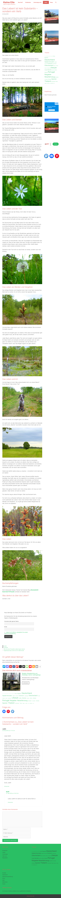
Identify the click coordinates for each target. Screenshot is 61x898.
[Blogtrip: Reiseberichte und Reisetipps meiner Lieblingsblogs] (11, 690)
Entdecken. (28, 2)
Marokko (24, 698)
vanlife (26, 703)
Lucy (20, 698)
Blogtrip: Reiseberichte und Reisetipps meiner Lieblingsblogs (31, 674)
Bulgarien (19, 693)
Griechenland (33, 695)
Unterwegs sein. (38, 2)
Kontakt (4, 873)
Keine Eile (9, 2)
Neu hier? (20, 2)
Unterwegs (5, 854)
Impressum (5, 874)
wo (33, 703)
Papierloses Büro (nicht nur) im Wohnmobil (14, 650)
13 (12, 693)
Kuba (6, 698)
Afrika (16, 693)
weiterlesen (25, 683)
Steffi (7, 791)
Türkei (21, 703)
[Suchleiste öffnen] (56, 2)
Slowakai (37, 700)
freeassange (26, 695)
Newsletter (5, 857)
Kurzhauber (9, 698)
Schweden (33, 700)
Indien (39, 695)
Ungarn (24, 703)
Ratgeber (13, 700)
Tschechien (17, 703)
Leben (5, 646)
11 (50, 56)
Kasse (3, 883)
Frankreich (21, 695)
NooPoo (28, 698)
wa (28, 703)
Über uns (4, 856)
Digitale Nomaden (7, 695)
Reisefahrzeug (22, 700)
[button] (4, 666)
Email (5, 626)
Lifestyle (6, 647)
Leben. (46, 2)
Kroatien (3, 698)
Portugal (5, 700)
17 (13, 693)
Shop (51, 2)
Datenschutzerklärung (7, 876)
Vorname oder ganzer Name (11, 621)
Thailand (11, 703)
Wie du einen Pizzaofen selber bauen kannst (14, 649)
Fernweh (17, 695)
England (14, 695)
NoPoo (31, 698)
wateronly (30, 703)
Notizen (34, 698)
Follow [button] (55, 144)
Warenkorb (4, 882)
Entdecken (4, 850)
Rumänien (30, 700)
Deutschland (27, 693)
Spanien (4, 703)
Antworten (6, 786)
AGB (3, 880)
